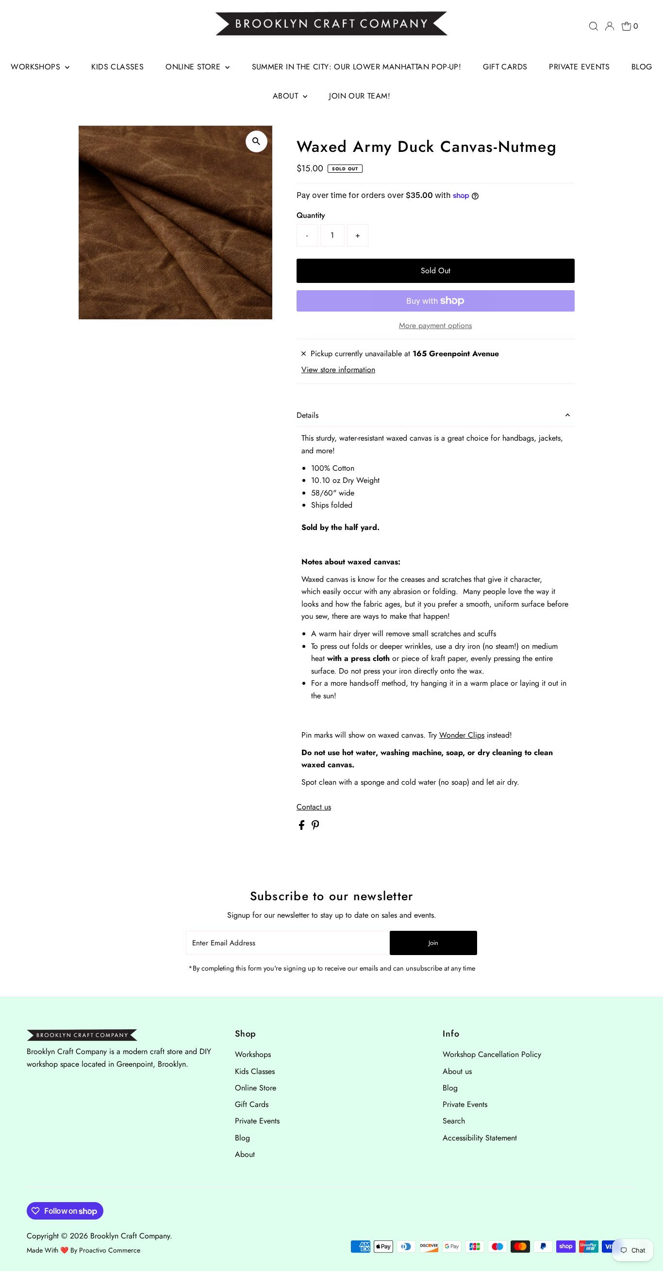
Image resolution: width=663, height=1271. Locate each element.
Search (454, 1120)
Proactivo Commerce (109, 1250)
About (286, 95)
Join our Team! (359, 95)
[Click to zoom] (256, 141)
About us (457, 1071)
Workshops (37, 66)
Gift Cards (505, 66)
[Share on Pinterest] (315, 827)
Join (433, 942)
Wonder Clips (461, 735)
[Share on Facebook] (303, 827)
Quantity (311, 215)
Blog (641, 66)
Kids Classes (117, 66)
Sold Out (435, 270)
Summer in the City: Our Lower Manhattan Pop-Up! (357, 66)
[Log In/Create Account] (609, 26)
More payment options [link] (435, 325)
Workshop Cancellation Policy (492, 1054)
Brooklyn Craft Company (130, 1235)
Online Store (194, 66)
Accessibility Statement (480, 1137)
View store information (338, 370)
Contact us (314, 807)
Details (307, 415)
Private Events (579, 66)
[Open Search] (593, 26)
